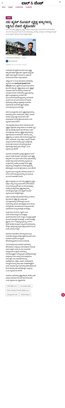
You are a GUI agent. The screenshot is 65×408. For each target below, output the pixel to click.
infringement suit (12, 294)
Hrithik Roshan (25, 294)
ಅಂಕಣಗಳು (29, 7)
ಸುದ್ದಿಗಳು (10, 7)
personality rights (25, 286)
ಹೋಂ (4, 7)
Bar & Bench (13, 61)
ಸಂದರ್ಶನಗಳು (19, 7)
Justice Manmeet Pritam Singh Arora (18, 290)
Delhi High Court (12, 286)
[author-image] (7, 61)
